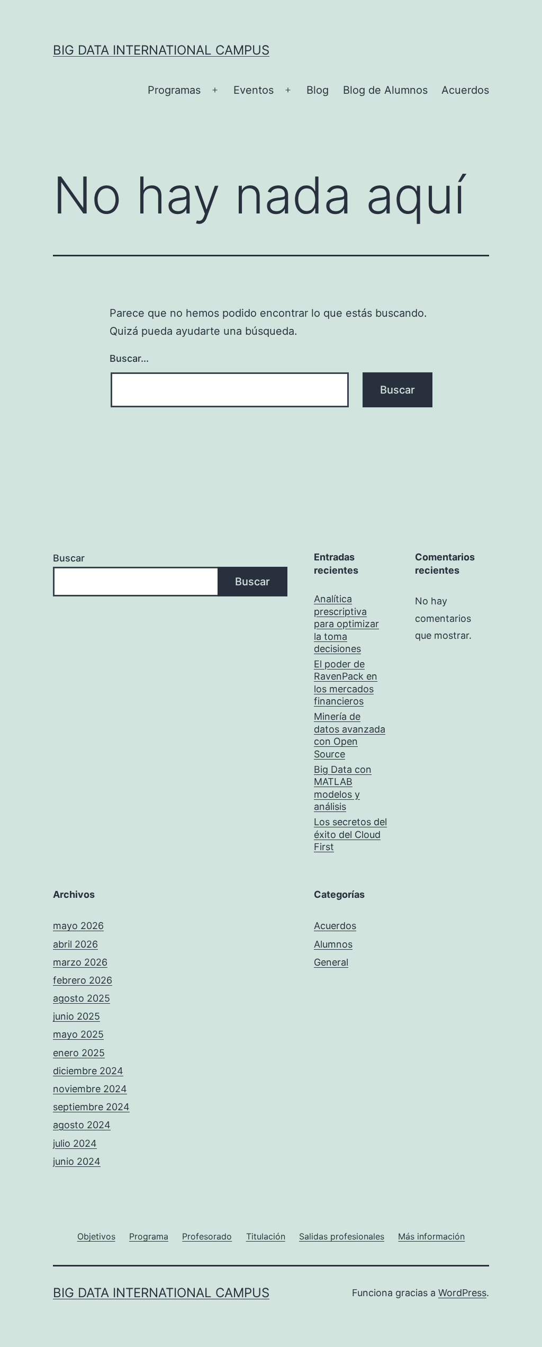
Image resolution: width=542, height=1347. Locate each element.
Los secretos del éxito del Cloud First (350, 834)
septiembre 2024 (91, 1106)
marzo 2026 (80, 962)
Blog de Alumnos (385, 90)
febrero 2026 (82, 980)
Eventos (253, 90)
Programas (174, 90)
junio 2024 (77, 1161)
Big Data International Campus (161, 50)
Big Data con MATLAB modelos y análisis (343, 788)
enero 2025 (79, 1052)
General (331, 962)
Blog (317, 90)
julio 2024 (75, 1143)
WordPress (462, 1292)
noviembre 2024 (90, 1088)
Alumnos (333, 944)
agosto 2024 (82, 1124)
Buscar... (129, 358)
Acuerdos (465, 90)
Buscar (69, 558)
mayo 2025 (78, 1034)
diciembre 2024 (88, 1070)
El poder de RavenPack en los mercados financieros (345, 682)
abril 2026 (75, 944)
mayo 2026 (78, 925)
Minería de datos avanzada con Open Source (349, 735)
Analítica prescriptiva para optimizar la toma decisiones (346, 623)
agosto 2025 (81, 998)
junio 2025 (76, 1016)
